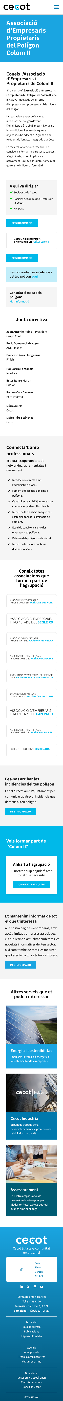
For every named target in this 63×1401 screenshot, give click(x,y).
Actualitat (31, 1322)
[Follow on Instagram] (35, 1286)
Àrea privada (31, 1352)
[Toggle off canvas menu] (48, 7)
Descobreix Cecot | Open (31, 1377)
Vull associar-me (31, 1361)
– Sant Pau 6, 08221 (31, 1306)
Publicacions (31, 1331)
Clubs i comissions (31, 1382)
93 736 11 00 (34, 1301)
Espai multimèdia (31, 1336)
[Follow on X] (28, 1286)
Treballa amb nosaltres (31, 1357)
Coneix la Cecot (32, 1387)
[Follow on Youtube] (41, 1286)
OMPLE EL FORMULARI (31, 884)
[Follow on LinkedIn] (21, 1286)
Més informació (19, 301)
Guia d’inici (31, 1373)
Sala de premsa (32, 1327)
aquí (35, 276)
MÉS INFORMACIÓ (22, 223)
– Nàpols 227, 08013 (32, 1310)
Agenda (31, 1347)
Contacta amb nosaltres (31, 1297)
